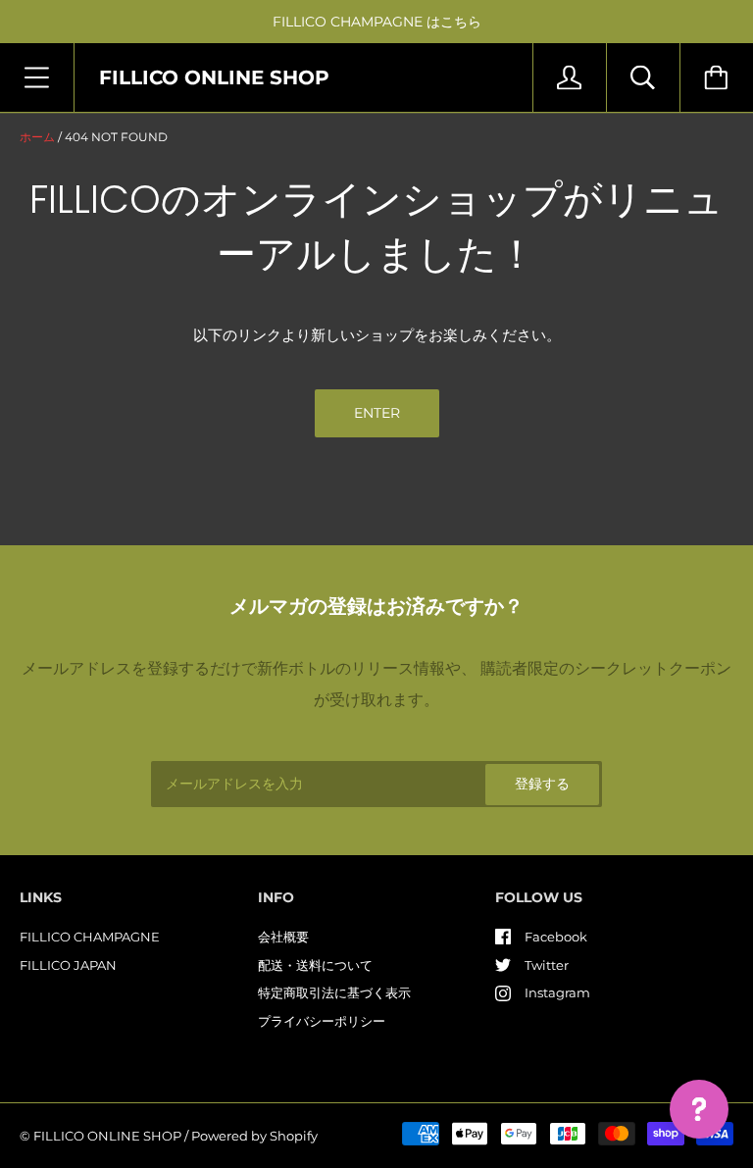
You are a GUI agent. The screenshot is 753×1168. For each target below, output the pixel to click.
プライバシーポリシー (321, 1021)
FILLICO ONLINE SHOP (107, 1135)
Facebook (556, 936)
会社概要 (283, 936)
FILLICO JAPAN (68, 965)
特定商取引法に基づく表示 (334, 992)
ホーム (37, 136)
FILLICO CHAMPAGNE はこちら (377, 21)
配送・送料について (315, 965)
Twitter (547, 965)
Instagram (557, 992)
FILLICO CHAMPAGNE (90, 936)
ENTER (377, 413)
